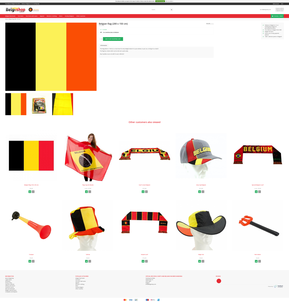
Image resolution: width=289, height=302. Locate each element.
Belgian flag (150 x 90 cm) (31, 185)
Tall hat (88, 254)
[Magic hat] (201, 225)
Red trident (258, 254)
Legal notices (8, 279)
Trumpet (31, 254)
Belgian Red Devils (10, 16)
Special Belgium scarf (258, 185)
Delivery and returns (10, 285)
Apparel (42, 16)
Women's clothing (52, 16)
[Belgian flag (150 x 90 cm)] (31, 155)
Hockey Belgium (69, 16)
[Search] (171, 9)
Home (6, 19)
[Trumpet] (31, 225)
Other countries (80, 16)
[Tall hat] (87, 225)
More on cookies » (169, 1)
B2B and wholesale (10, 288)
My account (276, 4)
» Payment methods (279, 8)
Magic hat (201, 254)
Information (103, 45)
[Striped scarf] (144, 225)
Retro (60, 16)
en (282, 4)
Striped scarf (144, 254)
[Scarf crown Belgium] (144, 155)
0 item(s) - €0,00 (278, 16)
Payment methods (9, 284)
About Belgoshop (9, 278)
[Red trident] (257, 225)
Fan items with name (31, 16)
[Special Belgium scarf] (257, 155)
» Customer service (279, 10)
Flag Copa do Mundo (88, 185)
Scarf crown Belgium (144, 185)
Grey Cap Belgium (201, 185)
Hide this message (160, 1)
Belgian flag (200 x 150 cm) (14, 19)
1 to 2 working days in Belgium (111, 32)
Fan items (20, 16)
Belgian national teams (10, 290)
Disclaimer (7, 281)
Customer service (9, 287)
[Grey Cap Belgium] (201, 155)
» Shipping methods (279, 9)
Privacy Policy (8, 282)
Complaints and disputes (11, 291)
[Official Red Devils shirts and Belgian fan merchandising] (15, 9)
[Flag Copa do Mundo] (87, 155)
